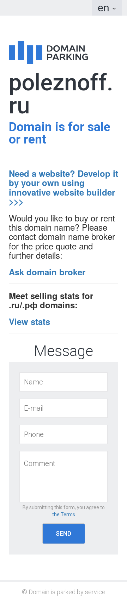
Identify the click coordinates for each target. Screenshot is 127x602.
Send (63, 533)
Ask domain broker (47, 272)
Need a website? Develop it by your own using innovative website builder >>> (63, 187)
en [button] (105, 7)
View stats (29, 321)
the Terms (63, 514)
